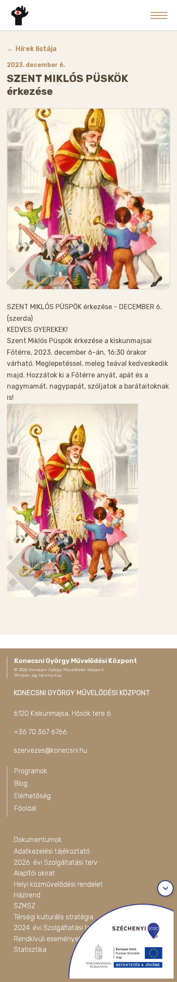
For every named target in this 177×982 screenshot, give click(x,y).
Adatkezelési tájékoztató (52, 851)
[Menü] (159, 15)
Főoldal (25, 808)
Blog (20, 783)
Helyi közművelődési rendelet (58, 884)
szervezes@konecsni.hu (50, 750)
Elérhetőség (32, 796)
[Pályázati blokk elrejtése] (165, 888)
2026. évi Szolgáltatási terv (56, 862)
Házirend (27, 895)
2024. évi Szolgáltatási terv (55, 928)
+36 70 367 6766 (40, 732)
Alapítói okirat (34, 873)
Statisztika (30, 950)
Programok (30, 771)
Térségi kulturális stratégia (53, 917)
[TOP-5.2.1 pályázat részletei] (116, 939)
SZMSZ (24, 906)
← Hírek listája (32, 49)
